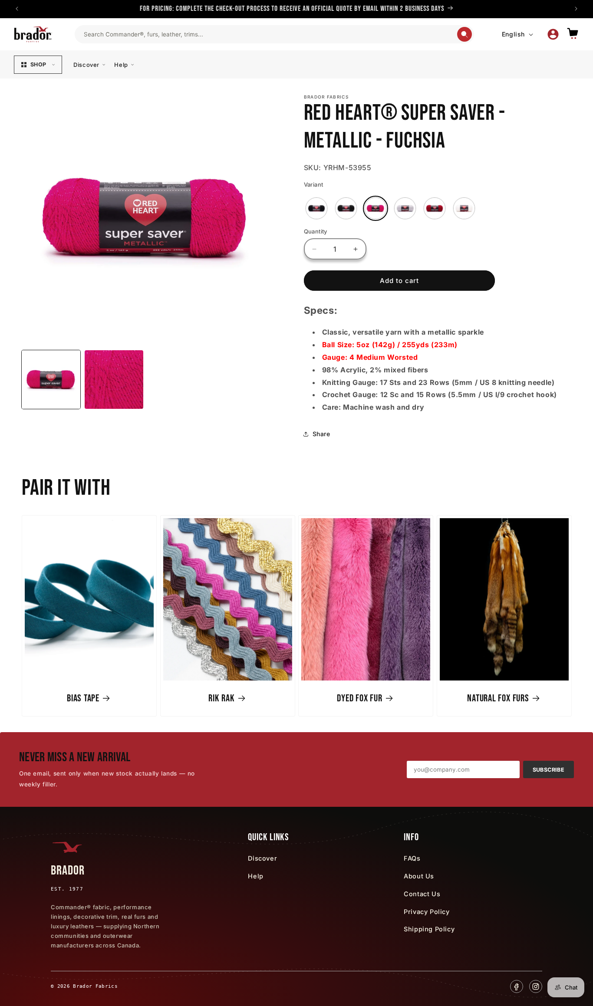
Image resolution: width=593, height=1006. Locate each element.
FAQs (412, 858)
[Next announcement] (576, 8)
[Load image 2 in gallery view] (114, 379)
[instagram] (535, 986)
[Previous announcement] (16, 8)
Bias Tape (83, 698)
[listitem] (316, 208)
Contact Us (422, 894)
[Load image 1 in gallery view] (51, 379)
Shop (38, 64)
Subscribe (548, 769)
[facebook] (516, 986)
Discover (86, 64)
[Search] (464, 34)
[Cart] (572, 34)
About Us (419, 876)
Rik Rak (221, 698)
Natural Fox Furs (498, 698)
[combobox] (270, 34)
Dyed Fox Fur (359, 698)
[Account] (553, 34)
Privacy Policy (426, 911)
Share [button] (321, 433)
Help (121, 64)
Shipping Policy (429, 929)
